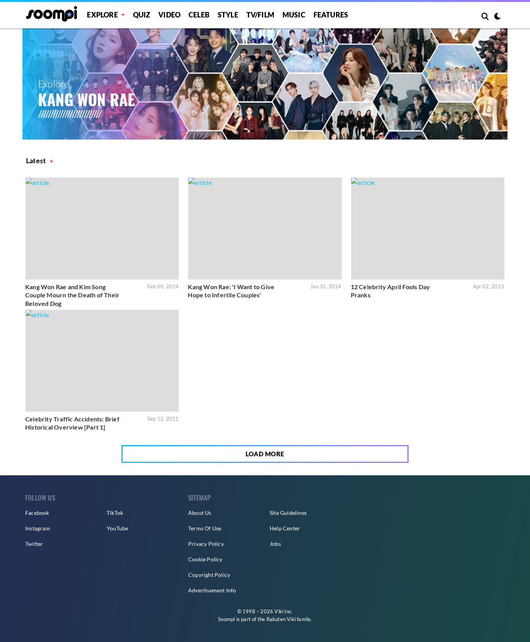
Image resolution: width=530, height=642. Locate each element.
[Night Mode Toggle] (497, 17)
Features (330, 14)
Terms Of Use (204, 528)
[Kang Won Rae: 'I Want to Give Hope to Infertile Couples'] (264, 229)
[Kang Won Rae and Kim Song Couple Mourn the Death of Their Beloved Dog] (102, 229)
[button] (39, 160)
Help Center (285, 528)
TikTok (115, 512)
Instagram (37, 528)
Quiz (142, 14)
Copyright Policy (209, 574)
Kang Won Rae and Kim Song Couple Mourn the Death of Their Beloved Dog (72, 295)
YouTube (117, 528)
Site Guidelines (288, 512)
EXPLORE (102, 14)
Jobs (275, 543)
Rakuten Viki (281, 619)
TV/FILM (260, 14)
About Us (199, 512)
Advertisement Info (212, 590)
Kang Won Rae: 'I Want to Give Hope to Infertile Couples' (231, 291)
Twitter (34, 543)
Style (228, 14)
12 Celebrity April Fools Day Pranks (390, 291)
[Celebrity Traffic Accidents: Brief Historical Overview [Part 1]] (102, 361)
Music (293, 14)
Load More (265, 453)
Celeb (199, 14)
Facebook (37, 512)
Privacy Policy (206, 543)
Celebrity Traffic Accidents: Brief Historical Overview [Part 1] (72, 423)
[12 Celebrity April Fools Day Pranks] (427, 229)
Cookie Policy (205, 559)
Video (169, 14)
